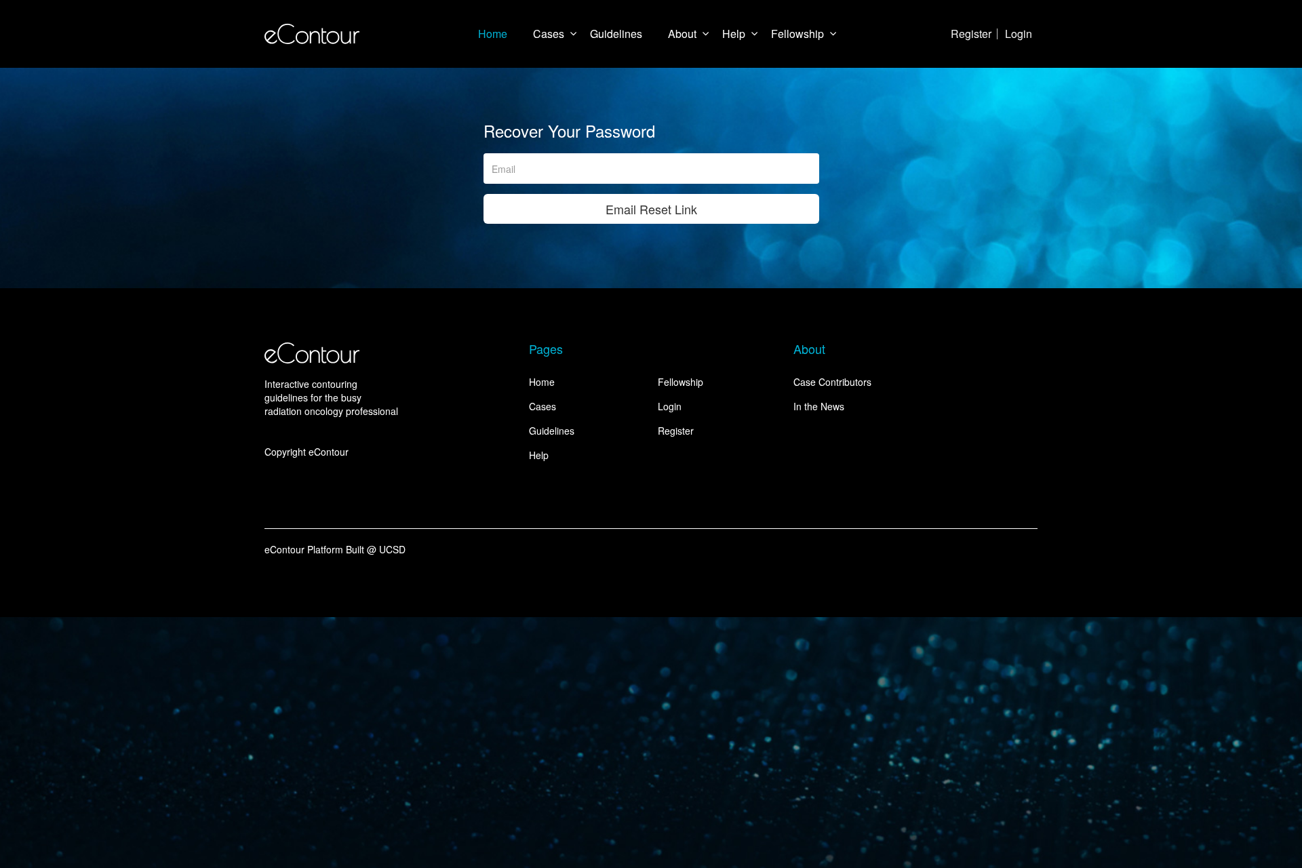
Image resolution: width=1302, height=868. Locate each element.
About (682, 33)
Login (1018, 33)
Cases (548, 33)
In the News (818, 406)
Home (492, 33)
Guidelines (616, 33)
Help (733, 33)
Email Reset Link (651, 209)
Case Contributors (832, 382)
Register (971, 33)
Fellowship (797, 33)
